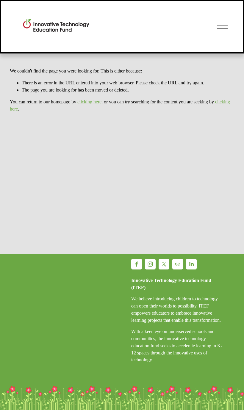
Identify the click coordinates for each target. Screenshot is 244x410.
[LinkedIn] (191, 264)
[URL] (177, 264)
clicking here (89, 101)
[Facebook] (136, 264)
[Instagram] (150, 264)
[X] (164, 264)
